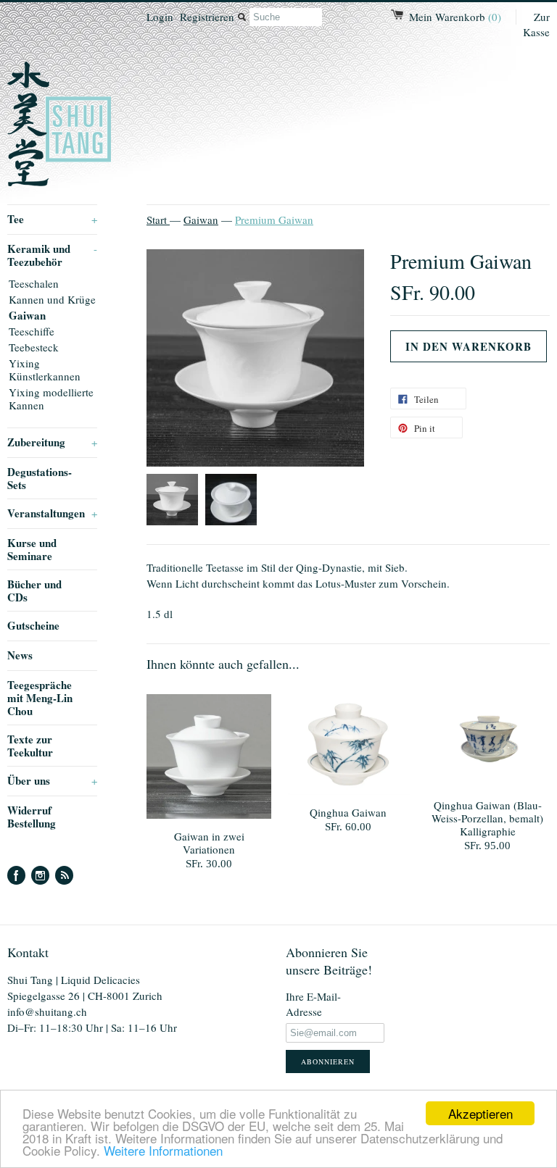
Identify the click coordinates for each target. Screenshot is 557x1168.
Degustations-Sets (39, 478)
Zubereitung (52, 442)
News (20, 655)
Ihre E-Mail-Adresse (313, 1004)
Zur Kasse (536, 24)
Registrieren (207, 16)
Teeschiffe (31, 331)
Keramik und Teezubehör (52, 255)
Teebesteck (34, 347)
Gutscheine (33, 625)
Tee (52, 219)
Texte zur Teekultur (30, 745)
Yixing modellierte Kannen (51, 398)
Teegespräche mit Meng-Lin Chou (40, 698)
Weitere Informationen (163, 1150)
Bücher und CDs (34, 590)
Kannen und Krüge (52, 299)
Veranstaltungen (52, 513)
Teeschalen (34, 283)
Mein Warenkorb (455, 16)
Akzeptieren (480, 1113)
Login (160, 16)
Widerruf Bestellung (31, 816)
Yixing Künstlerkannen (45, 369)
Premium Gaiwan (274, 219)
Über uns (52, 780)
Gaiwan (27, 315)
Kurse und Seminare (32, 549)
